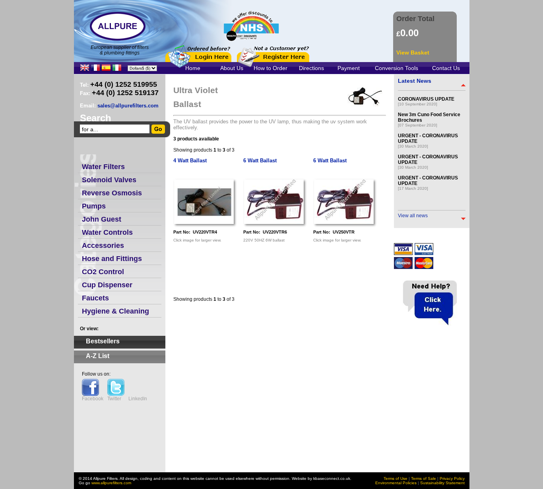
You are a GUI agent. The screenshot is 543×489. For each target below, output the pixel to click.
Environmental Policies (396, 483)
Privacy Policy (452, 478)
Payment (348, 68)
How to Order (270, 68)
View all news (413, 215)
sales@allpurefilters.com (128, 106)
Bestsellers (103, 341)
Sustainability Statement (442, 483)
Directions (311, 68)
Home (192, 68)
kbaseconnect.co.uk (331, 478)
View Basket (412, 52)
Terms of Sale (423, 478)
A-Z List (97, 356)
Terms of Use (395, 478)
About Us (231, 68)
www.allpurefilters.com (111, 483)
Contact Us (446, 68)
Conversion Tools (396, 68)
